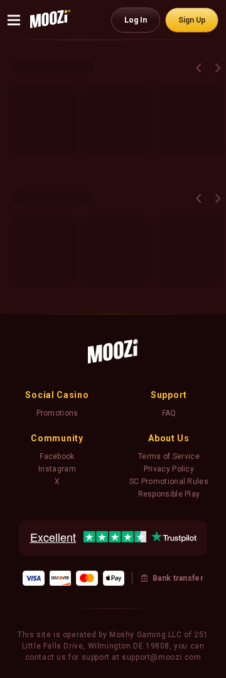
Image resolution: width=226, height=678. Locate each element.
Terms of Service (169, 456)
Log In (135, 20)
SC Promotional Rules (168, 481)
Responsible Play (169, 494)
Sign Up (191, 20)
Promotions (57, 413)
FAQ (169, 413)
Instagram (57, 469)
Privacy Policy (169, 469)
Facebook (57, 456)
